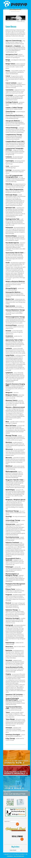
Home (7, 21)
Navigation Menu (15, 11)
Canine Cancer (12, 21)
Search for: (7, 821)
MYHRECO (10, 856)
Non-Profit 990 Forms (19, 856)
